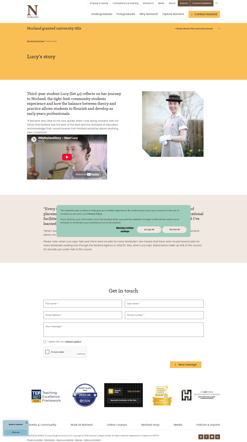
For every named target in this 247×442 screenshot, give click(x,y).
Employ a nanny (99, 3)
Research (148, 3)
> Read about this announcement (194, 29)
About (172, 3)
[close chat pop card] (27, 423)
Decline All (174, 230)
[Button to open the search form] (216, 3)
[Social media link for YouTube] (212, 436)
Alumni (184, 3)
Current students (201, 3)
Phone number (135, 315)
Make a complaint (92, 440)
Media (178, 425)
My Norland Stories (35, 41)
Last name (133, 304)
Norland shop (150, 425)
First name (52, 304)
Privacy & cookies (35, 440)
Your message (54, 326)
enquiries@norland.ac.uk (58, 436)
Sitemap (78, 440)
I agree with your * (65, 342)
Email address (54, 315)
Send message (187, 364)
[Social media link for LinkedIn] (217, 436)
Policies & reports (208, 425)
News (161, 3)
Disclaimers (49, 440)
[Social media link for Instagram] (200, 436)
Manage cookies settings (125, 229)
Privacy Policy (94, 214)
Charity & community (41, 425)
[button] (15, 432)
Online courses (117, 425)
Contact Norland (206, 14)
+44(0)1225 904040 (35, 436)
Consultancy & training (126, 3)
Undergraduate (101, 14)
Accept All (149, 230)
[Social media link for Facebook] (206, 436)
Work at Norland (81, 425)
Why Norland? (149, 14)
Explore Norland (173, 14)
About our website (64, 440)
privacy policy (73, 342)
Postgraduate (126, 14)
